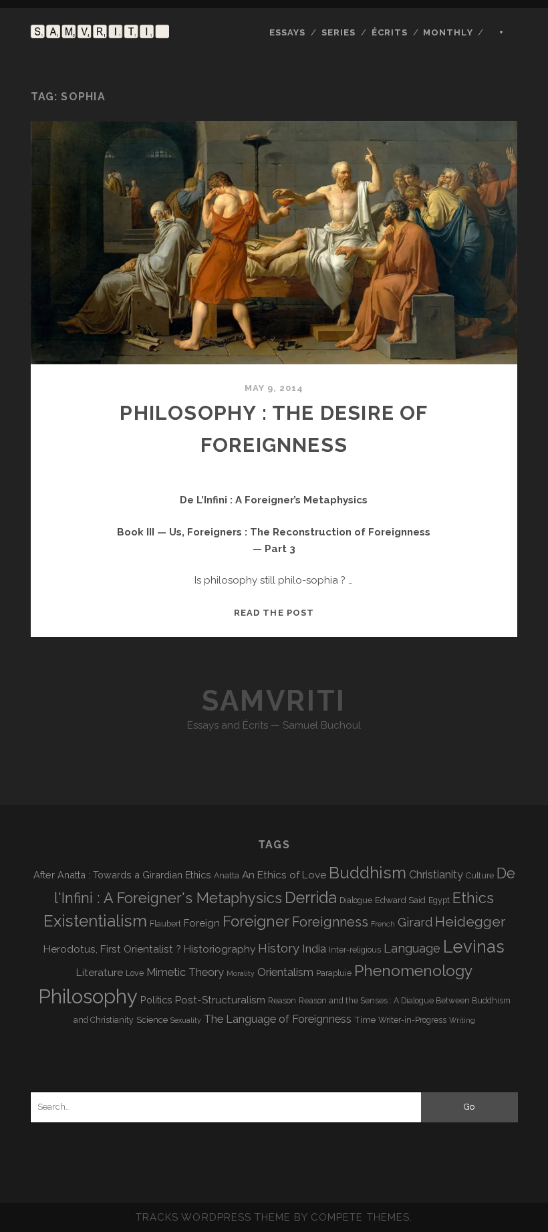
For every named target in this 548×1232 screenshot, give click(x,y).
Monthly (447, 32)
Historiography (219, 949)
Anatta (226, 875)
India (314, 948)
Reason (282, 1000)
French (383, 924)
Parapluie (334, 973)
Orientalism (285, 972)
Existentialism (95, 921)
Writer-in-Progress (412, 1020)
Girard (415, 922)
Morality (241, 973)
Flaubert (165, 924)
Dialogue (355, 900)
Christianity (436, 874)
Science (152, 1019)
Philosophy (88, 996)
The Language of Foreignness (278, 1019)
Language (412, 948)
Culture (480, 875)
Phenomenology (413, 970)
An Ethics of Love (284, 874)
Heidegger (470, 922)
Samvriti (274, 701)
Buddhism (367, 872)
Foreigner (256, 921)
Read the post (274, 613)
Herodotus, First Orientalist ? (112, 949)
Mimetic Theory (185, 972)
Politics (156, 999)
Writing (462, 1020)
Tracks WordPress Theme (213, 1217)
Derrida (311, 897)
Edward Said (400, 899)
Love (135, 973)
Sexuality (185, 1020)
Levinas (474, 947)
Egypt (439, 900)
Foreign (202, 922)
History (278, 948)
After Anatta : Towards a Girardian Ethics (122, 874)
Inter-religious (355, 950)
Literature (99, 972)
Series (338, 32)
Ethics (473, 898)
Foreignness (330, 922)
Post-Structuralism (220, 999)
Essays (287, 32)
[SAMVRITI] (100, 32)
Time (365, 1019)
